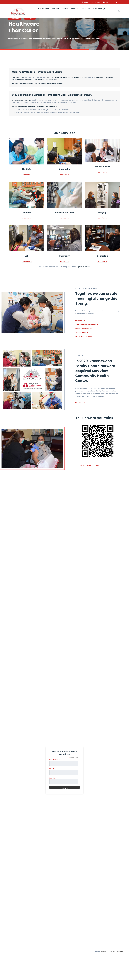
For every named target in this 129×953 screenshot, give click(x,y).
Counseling (102, 256)
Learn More (14, 22)
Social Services (102, 166)
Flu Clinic (26, 169)
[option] (103, 951)
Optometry (64, 169)
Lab (27, 256)
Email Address (54, 760)
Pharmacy (64, 256)
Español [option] (103, 951)
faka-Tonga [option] (111, 951)
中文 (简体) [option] (120, 951)
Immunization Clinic (64, 212)
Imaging (102, 212)
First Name (53, 769)
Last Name (53, 778)
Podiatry (26, 212)
